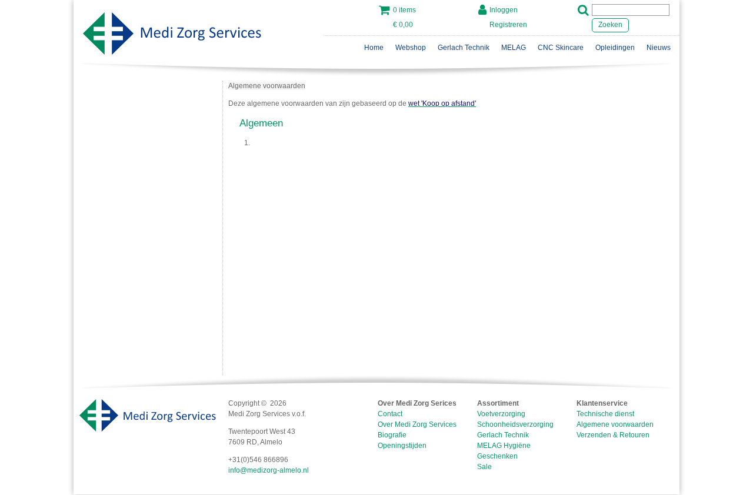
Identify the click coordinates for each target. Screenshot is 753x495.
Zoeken (610, 25)
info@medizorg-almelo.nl (268, 470)
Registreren (508, 25)
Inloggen (503, 10)
